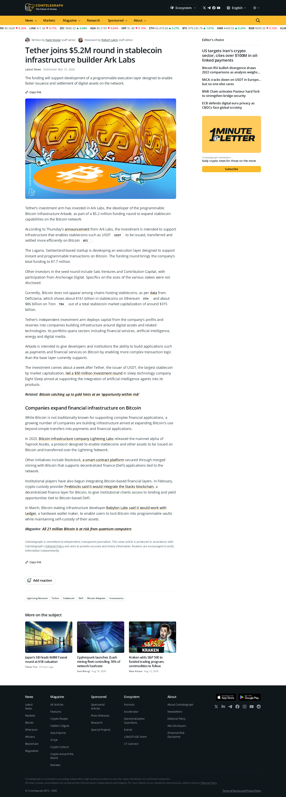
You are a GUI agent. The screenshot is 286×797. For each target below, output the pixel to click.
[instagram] (244, 707)
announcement (77, 229)
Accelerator (131, 711)
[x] (216, 707)
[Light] (256, 7)
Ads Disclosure (176, 726)
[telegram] (230, 707)
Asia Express (58, 733)
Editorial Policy (54, 546)
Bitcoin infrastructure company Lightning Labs (76, 438)
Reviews (55, 765)
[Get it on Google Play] (249, 697)
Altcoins (30, 737)
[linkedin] (223, 707)
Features (55, 711)
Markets (49, 20)
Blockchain (32, 744)
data (153, 292)
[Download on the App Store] (225, 697)
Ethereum (31, 729)
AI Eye (54, 740)
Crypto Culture (59, 747)
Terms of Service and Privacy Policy (242, 790)
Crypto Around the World (62, 756)
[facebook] (237, 707)
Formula (129, 704)
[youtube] (251, 707)
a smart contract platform (103, 459)
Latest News (33, 69)
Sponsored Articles (98, 706)
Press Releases (100, 715)
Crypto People (59, 718)
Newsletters (174, 711)
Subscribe (231, 169)
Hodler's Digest (59, 726)
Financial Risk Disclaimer (175, 735)
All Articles (56, 704)
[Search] (258, 20)
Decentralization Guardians (134, 720)
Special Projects (100, 729)
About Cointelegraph (180, 704)
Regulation (32, 751)
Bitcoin (29, 722)
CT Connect (131, 744)
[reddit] (258, 707)
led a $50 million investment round (94, 373)
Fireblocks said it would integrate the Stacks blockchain (109, 486)
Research (93, 20)
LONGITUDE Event (135, 737)
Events (128, 729)
